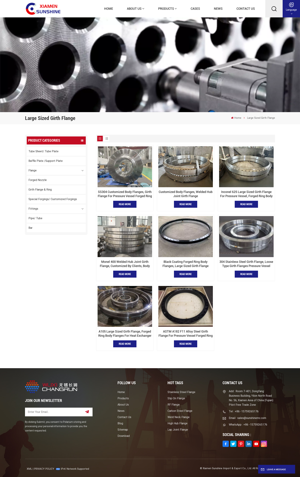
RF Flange (174, 404)
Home (108, 8)
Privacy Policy (44, 468)
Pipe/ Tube (35, 218)
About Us (134, 8)
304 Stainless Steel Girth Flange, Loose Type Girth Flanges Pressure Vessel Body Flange (246, 264)
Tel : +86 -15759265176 (244, 411)
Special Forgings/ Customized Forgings (52, 199)
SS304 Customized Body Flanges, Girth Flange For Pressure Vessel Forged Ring (125, 194)
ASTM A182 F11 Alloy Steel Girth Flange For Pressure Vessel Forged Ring (186, 333)
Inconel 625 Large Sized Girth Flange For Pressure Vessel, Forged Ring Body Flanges (246, 194)
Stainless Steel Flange (181, 392)
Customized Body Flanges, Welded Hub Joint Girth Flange (185, 194)
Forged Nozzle (37, 180)
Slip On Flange (176, 398)
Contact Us (245, 8)
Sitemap (123, 429)
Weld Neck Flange (179, 417)
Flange (32, 170)
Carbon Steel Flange (180, 411)
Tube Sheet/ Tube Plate (43, 151)
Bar (30, 227)
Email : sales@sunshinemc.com (247, 418)
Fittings (33, 208)
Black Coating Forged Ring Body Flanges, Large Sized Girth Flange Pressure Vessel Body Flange (185, 264)
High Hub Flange (178, 423)
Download (124, 436)
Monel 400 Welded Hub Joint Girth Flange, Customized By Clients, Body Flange (125, 264)
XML (29, 468)
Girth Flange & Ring (40, 189)
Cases (195, 8)
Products (166, 8)
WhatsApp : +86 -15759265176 (248, 424)
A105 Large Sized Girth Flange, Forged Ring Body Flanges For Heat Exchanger (124, 333)
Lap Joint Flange (178, 429)
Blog (120, 423)
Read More (125, 204)
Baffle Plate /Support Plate (45, 161)
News (218, 8)
